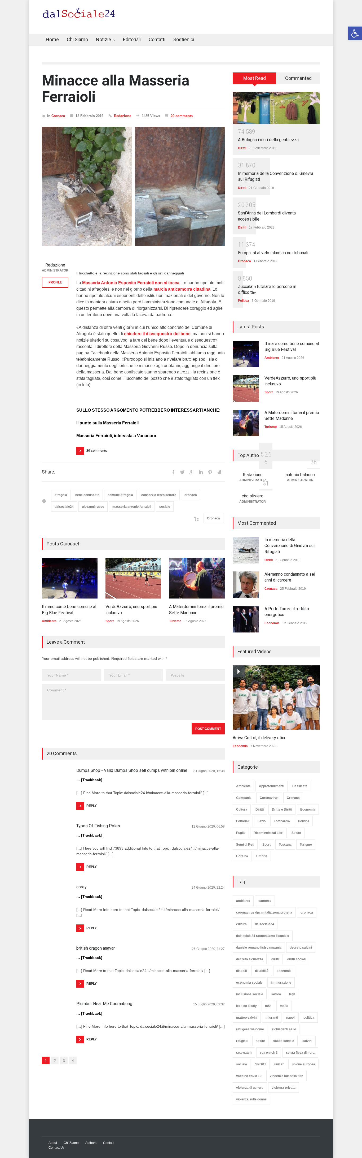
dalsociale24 (64, 507)
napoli (290, 1017)
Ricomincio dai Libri (268, 833)
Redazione (122, 116)
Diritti (242, 148)
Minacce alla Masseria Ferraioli (115, 88)
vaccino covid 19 (249, 1076)
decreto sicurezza (249, 959)
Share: (48, 472)
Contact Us (56, 1148)
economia (284, 971)
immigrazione (281, 982)
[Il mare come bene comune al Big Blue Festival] (70, 578)
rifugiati (242, 1041)
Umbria (261, 856)
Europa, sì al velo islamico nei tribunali (273, 252)
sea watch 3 (269, 1052)
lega (292, 994)
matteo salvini (246, 1017)
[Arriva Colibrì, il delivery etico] (276, 697)
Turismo (175, 621)
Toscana (285, 844)
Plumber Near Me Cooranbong (104, 1003)
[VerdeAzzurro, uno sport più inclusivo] (133, 578)
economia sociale (249, 982)
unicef (279, 1064)
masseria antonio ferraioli (131, 507)
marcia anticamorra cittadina (181, 289)
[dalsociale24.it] (80, 15)
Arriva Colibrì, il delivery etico (259, 737)
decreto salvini (301, 947)
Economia (272, 623)
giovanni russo (93, 507)
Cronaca (58, 116)
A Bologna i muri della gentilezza (268, 139)
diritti (275, 959)
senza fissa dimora (300, 1052)
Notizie (103, 39)
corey (81, 886)
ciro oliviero (252, 495)
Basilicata (299, 786)
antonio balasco (300, 474)
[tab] (254, 80)
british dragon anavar (95, 948)
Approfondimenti (271, 786)
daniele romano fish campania (258, 947)
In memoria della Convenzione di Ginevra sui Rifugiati (289, 545)
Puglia (240, 833)
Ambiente (49, 621)
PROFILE (55, 282)
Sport (109, 621)
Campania (243, 798)
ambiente (243, 901)
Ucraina (242, 856)
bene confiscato (87, 495)
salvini (307, 1041)
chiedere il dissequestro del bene (157, 334)
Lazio (262, 821)
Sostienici (183, 39)
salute (260, 1041)
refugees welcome (250, 1029)
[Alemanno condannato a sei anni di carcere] (246, 584)
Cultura (241, 809)
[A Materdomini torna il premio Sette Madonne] (197, 578)
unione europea (303, 1064)
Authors (90, 1143)
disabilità (261, 971)
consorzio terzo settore (158, 495)
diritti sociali (296, 959)
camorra (264, 901)
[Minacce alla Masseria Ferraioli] (133, 186)
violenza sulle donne (251, 1099)
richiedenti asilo (284, 1029)
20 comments (182, 116)
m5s (268, 1006)
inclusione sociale (249, 994)
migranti (272, 1017)
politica (308, 1017)
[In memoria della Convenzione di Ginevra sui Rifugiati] (246, 550)
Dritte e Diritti (282, 809)
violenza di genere (249, 1088)
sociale (164, 507)
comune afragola (120, 495)
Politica (243, 301)
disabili (241, 971)
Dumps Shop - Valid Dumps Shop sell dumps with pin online (131, 770)
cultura (241, 924)
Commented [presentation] (298, 78)
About (52, 1143)
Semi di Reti (245, 844)
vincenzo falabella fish (286, 1076)
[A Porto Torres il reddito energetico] (246, 619)
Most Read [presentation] (254, 78)
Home (52, 39)
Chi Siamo (77, 39)
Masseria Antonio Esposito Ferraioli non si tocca (130, 283)
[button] (355, 33)
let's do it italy (246, 1006)
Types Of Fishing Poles (98, 825)
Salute (296, 833)
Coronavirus (269, 798)
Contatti (157, 39)
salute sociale (283, 1041)
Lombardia (282, 821)
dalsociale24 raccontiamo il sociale (262, 936)
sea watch (243, 1052)
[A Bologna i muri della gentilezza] (276, 108)
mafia (284, 1006)
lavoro (276, 994)
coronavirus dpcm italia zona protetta (264, 912)
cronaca (190, 495)
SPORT (260, 1064)
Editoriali (132, 39)
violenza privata (283, 1088)
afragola (61, 495)
